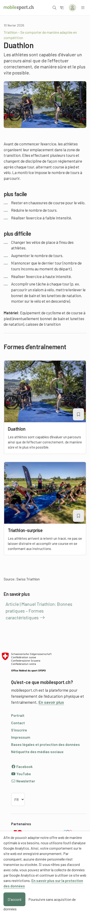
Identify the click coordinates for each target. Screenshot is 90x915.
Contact (18, 723)
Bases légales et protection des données (45, 744)
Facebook (24, 766)
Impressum (20, 737)
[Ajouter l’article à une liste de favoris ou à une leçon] (78, 414)
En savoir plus (51, 702)
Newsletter (25, 781)
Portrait (17, 715)
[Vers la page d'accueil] (19, 8)
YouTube (23, 773)
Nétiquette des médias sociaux (37, 751)
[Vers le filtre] (62, 7)
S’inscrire (19, 730)
